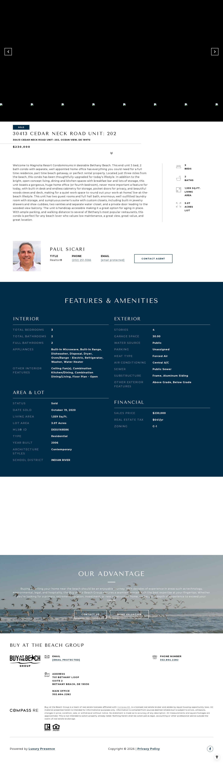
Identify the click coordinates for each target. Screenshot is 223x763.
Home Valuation (129, 614)
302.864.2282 (169, 659)
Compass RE (123, 707)
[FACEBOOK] (210, 749)
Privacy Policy (148, 749)
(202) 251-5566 (81, 260)
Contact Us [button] (90, 614)
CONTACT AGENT (153, 258)
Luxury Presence (42, 749)
